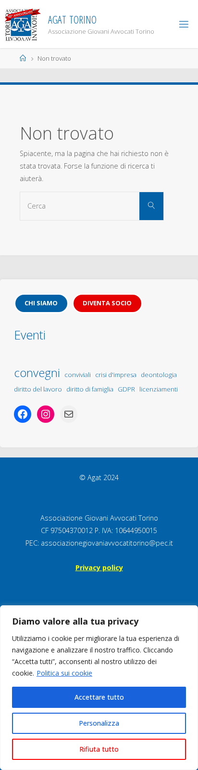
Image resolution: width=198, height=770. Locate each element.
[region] (99, 687)
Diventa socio (107, 303)
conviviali (77, 374)
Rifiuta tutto (99, 749)
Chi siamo (41, 303)
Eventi (30, 334)
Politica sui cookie (64, 673)
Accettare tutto (99, 697)
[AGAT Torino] (22, 23)
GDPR (126, 389)
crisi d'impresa (115, 374)
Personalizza (99, 723)
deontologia (159, 374)
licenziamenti (158, 389)
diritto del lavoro (38, 389)
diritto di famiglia (89, 389)
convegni (37, 372)
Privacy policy (99, 567)
